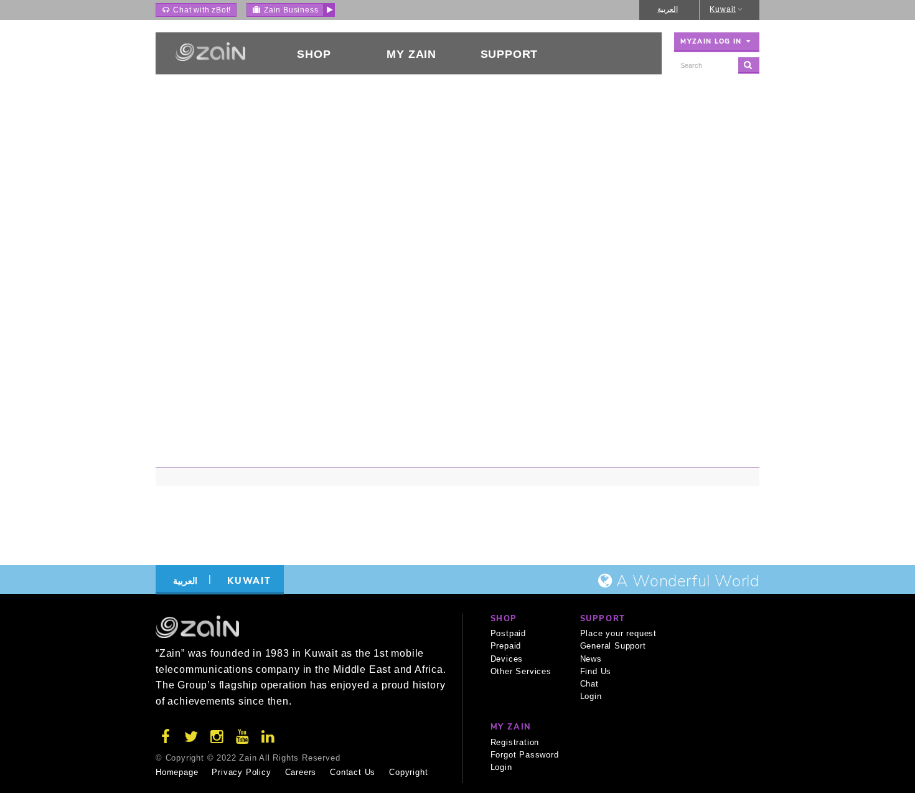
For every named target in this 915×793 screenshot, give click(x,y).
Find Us (596, 671)
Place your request (618, 633)
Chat (589, 683)
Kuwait (723, 9)
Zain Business (289, 10)
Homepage (177, 772)
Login (591, 696)
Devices (506, 659)
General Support (613, 645)
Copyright (408, 772)
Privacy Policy (241, 772)
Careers (301, 772)
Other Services (520, 671)
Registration (515, 742)
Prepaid (506, 645)
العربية (667, 9)
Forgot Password (524, 754)
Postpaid (508, 633)
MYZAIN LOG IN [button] (712, 41)
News (591, 659)
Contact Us (352, 772)
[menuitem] (314, 53)
